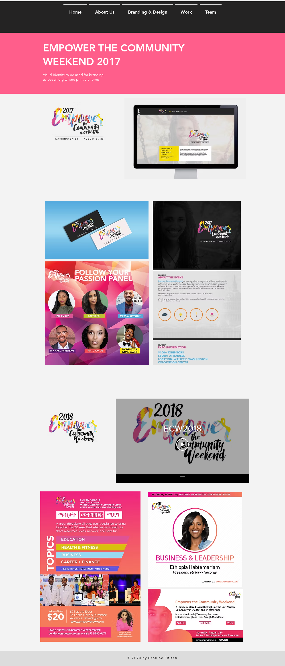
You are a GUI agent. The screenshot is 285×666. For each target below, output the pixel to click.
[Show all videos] (182, 478)
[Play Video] (182, 444)
